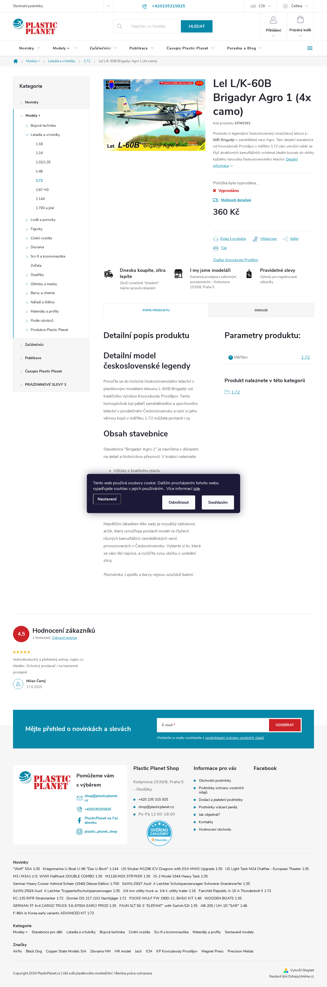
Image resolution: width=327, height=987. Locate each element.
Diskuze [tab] (261, 310)
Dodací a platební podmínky (221, 799)
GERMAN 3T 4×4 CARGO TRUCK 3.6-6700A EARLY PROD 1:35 (64, 905)
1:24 (39, 153)
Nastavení (107, 499)
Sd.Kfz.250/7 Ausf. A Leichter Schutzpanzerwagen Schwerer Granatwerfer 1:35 (186, 883)
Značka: (235, 260)
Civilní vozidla (41, 238)
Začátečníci (34, 344)
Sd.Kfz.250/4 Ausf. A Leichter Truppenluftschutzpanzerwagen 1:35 (66, 890)
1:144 (40, 198)
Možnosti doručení (236, 200)
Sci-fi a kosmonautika (48, 256)
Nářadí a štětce (42, 302)
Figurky (36, 229)
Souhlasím (218, 502)
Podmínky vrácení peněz (218, 807)
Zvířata (36, 265)
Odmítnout (179, 502)
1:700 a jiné (45, 208)
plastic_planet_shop (101, 831)
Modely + (33, 115)
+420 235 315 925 (153, 800)
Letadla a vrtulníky (45, 134)
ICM (149, 951)
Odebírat (285, 725)
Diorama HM (100, 951)
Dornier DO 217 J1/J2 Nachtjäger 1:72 (96, 898)
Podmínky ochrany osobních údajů (221, 790)
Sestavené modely (239, 932)
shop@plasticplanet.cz (101, 798)
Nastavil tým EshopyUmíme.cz (291, 976)
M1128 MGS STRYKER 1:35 (127, 876)
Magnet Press (213, 951)
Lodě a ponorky (43, 219)
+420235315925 (98, 809)
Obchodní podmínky (28, 6)
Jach (138, 951)
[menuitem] (30, 48)
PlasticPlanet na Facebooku (101, 820)
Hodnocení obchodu (215, 829)
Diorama (37, 247)
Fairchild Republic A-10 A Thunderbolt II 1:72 (235, 890)
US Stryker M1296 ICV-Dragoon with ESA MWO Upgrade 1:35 (171, 868)
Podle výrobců (42, 320)
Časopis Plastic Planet (43, 371)
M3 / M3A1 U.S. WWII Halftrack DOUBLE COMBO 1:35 (57, 876)
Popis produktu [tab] (156, 310)
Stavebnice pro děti (47, 932)
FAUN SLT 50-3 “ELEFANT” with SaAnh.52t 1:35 (158, 905)
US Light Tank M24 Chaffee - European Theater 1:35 (267, 868)
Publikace (33, 358)
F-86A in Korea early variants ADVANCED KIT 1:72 (53, 913)
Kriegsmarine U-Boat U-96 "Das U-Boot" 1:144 (80, 868)
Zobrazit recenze (64, 638)
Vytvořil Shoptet (302, 970)
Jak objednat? (209, 814)
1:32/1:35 (43, 162)
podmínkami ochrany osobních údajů (234, 737)
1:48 (39, 171)
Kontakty (206, 822)
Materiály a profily (45, 311)
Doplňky (37, 274)
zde (196, 488)
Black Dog (34, 951)
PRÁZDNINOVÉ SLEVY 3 (45, 384)
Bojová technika (43, 125)
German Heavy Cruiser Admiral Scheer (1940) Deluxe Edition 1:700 (66, 883)
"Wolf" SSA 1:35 (26, 868)
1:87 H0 (42, 189)
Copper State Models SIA (66, 951)
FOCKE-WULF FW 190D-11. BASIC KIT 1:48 (165, 898)
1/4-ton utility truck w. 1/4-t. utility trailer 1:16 (159, 890)
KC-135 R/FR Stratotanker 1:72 (38, 898)
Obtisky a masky (44, 284)
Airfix (17, 951)
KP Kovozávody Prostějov (176, 951)
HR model (123, 951)
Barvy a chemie (43, 293)
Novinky (31, 102)
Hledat (197, 26)
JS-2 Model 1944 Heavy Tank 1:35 (180, 876)
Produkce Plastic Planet (49, 329)
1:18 (39, 144)
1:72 (39, 180)
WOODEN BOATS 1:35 (223, 898)
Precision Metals (241, 951)
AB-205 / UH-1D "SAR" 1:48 (224, 905)
